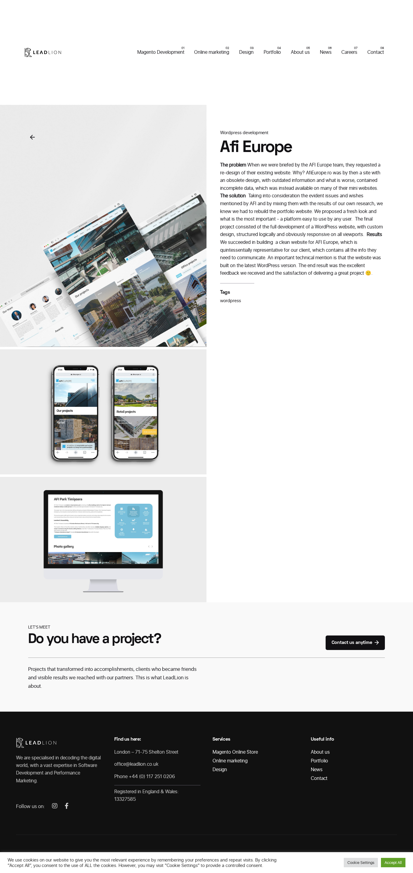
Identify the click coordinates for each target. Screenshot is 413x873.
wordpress (230, 300)
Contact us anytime (352, 643)
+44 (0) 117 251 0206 (152, 776)
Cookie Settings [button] (360, 862)
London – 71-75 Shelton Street (146, 752)
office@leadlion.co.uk (136, 764)
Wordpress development (244, 132)
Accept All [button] (393, 862)
